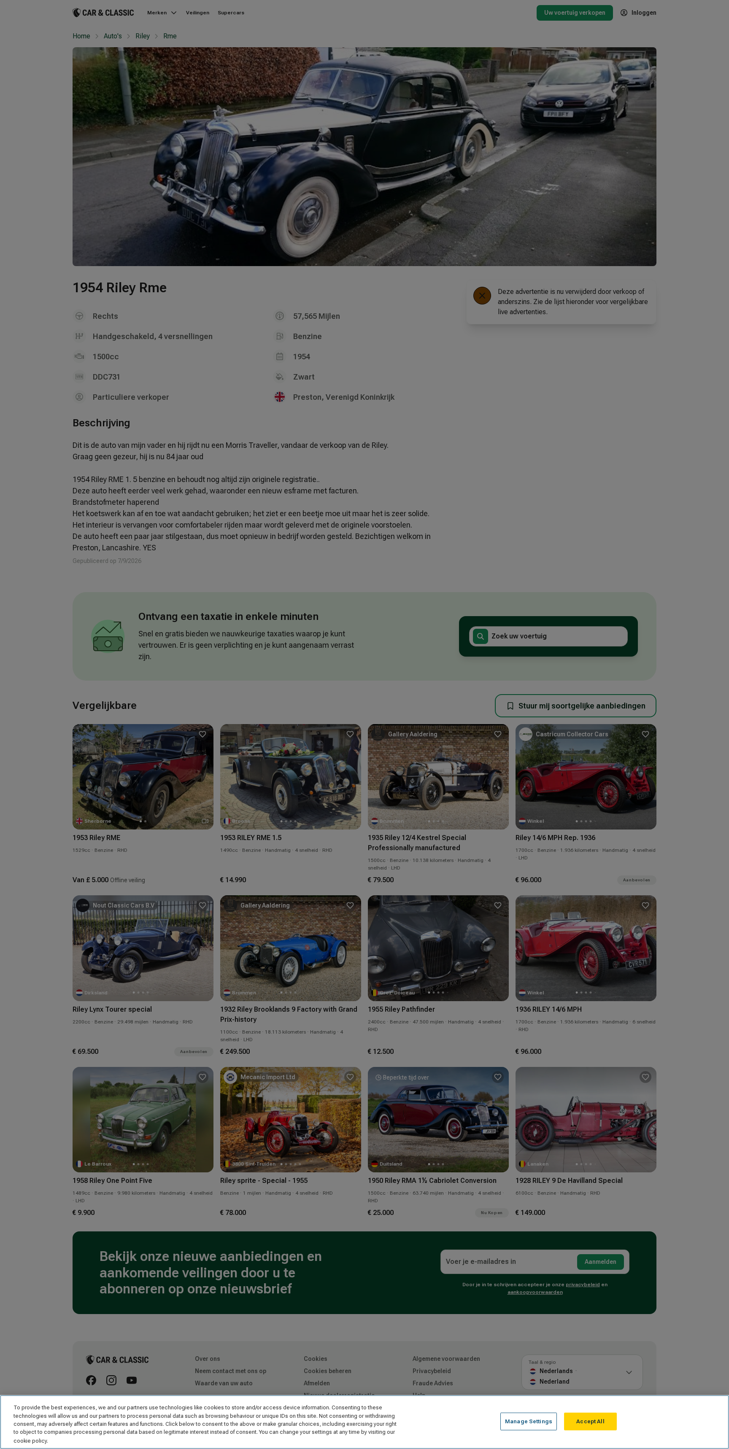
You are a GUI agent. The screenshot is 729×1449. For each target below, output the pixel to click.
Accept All (590, 1421)
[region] (364, 1422)
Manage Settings (528, 1421)
